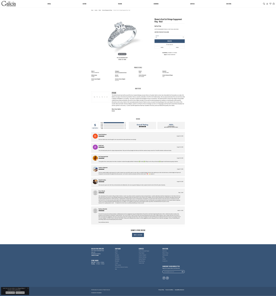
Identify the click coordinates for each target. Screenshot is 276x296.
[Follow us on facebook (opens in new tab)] (163, 278)
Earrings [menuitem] (117, 255)
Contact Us (164, 261)
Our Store (228, 4)
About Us (164, 251)
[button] (264, 3)
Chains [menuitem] (116, 263)
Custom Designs (142, 255)
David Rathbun (103, 134)
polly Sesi (101, 145)
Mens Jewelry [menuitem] (118, 265)
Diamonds (156, 4)
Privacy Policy (161, 289)
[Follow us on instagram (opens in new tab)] (167, 278)
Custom (84, 4)
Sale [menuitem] (116, 269)
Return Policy (165, 253)
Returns (177, 47)
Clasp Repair (141, 253)
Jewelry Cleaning (142, 257)
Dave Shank (102, 191)
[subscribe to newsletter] (183, 271)
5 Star (102, 122)
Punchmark (99, 292)
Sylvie (140, 72)
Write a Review (138, 235)
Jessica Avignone (103, 167)
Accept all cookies (20, 292)
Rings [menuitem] (116, 253)
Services (192, 4)
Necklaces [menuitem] (117, 259)
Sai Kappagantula (103, 156)
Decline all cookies (10, 292)
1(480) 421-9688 (122, 59)
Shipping (162, 47)
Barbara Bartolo (103, 209)
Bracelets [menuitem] (117, 261)
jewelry (96, 10)
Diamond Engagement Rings (107, 10)
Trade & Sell (141, 263)
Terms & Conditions (169, 289)
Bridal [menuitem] (116, 251)
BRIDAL (49, 4)
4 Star (102, 124)
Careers (164, 259)
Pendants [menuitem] (117, 257)
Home (92, 10)
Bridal (100, 10)
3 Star (102, 125)
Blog (163, 257)
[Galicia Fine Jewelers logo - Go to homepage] (9, 3)
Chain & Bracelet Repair (144, 251)
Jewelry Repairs (142, 259)
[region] (122, 34)
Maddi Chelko (102, 180)
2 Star (102, 127)
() (125, 122)
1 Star (102, 128)
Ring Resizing (142, 261)
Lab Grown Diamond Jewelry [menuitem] (121, 267)
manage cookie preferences (14, 289)
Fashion (120, 4)
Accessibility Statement (179, 289)
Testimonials (165, 255)
